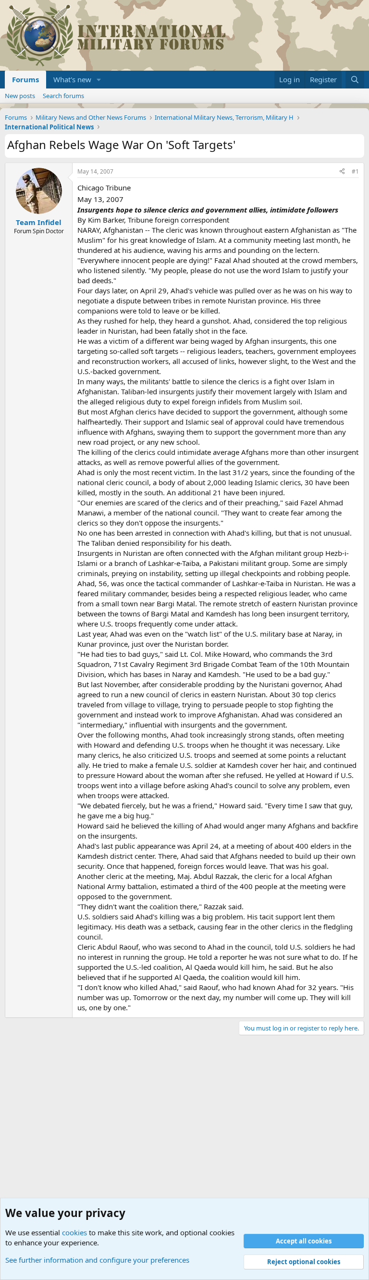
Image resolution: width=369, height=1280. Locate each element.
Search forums (63, 95)
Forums (25, 79)
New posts (20, 95)
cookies (74, 1232)
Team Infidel (39, 222)
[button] (99, 79)
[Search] (354, 79)
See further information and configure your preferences (97, 1260)
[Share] (342, 171)
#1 (355, 171)
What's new (72, 79)
